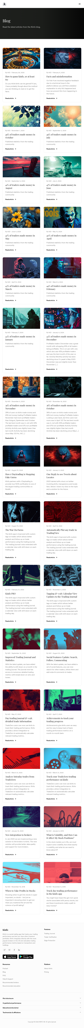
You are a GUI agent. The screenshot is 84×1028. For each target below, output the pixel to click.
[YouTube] (9, 950)
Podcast (5, 968)
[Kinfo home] (4, 4)
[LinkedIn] (19, 950)
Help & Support (8, 979)
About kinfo (48, 968)
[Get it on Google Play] (26, 956)
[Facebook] (14, 950)
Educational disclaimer (11, 1008)
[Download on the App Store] (10, 956)
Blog (4, 972)
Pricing (46, 972)
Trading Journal (49, 933)
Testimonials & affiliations (12, 1012)
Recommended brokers (11, 982)
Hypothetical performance (12, 1003)
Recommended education (11, 986)
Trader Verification (50, 937)
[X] (5, 950)
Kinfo (5, 929)
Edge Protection (49, 940)
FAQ (4, 975)
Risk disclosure (8, 998)
